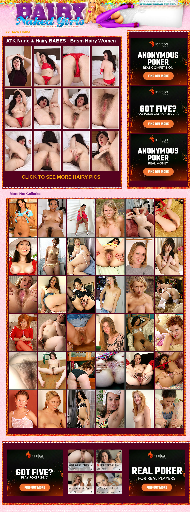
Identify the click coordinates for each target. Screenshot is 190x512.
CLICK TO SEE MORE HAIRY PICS (61, 177)
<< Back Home (17, 32)
